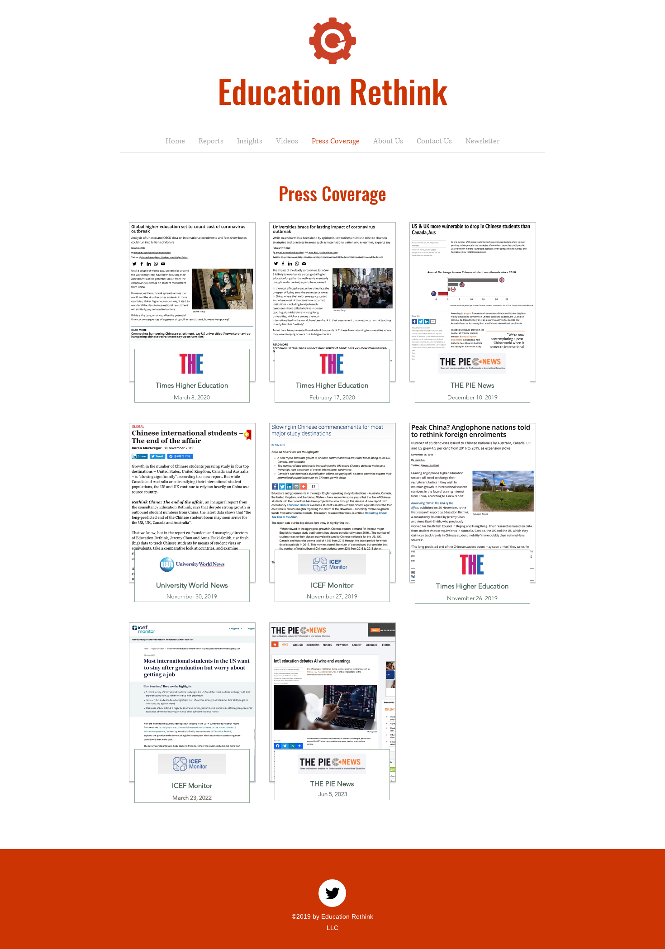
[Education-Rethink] (332, 893)
